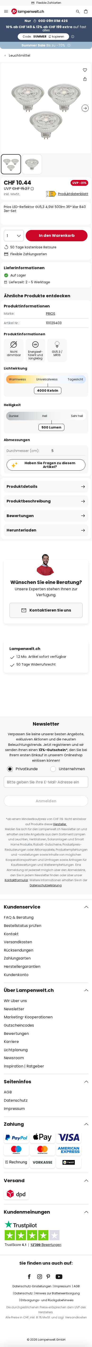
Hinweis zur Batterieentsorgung (57, 1293)
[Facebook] (32, 1276)
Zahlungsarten (17, 958)
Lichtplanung (16, 1050)
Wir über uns (15, 1000)
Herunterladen (21, 530)
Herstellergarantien (22, 966)
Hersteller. (60, 824)
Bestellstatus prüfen (22, 925)
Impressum (14, 1108)
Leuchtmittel (19, 55)
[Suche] (78, 11)
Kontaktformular (16, 880)
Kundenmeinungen (27, 1212)
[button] (11, 164)
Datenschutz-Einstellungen (32, 1286)
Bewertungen (20, 515)
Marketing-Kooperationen (28, 1017)
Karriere (11, 1041)
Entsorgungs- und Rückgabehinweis (47, 1300)
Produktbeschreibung (29, 501)
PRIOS (50, 313)
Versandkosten (18, 942)
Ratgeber (35, 1066)
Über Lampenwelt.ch (29, 990)
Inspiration (13, 1066)
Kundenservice (22, 907)
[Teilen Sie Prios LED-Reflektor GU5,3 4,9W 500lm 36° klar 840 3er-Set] (84, 78)
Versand (14, 1180)
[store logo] (30, 11)
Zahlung (14, 1124)
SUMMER (43, 36)
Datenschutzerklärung (46, 885)
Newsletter (14, 1009)
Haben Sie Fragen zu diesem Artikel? (50, 465)
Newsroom (14, 1058)
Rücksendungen (18, 950)
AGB (8, 1092)
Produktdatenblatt (73, 193)
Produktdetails (22, 486)
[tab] (46, 940)
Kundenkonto (16, 974)
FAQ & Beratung (18, 917)
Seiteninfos (17, 1081)
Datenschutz (16, 1100)
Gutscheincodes (19, 1025)
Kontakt (11, 934)
